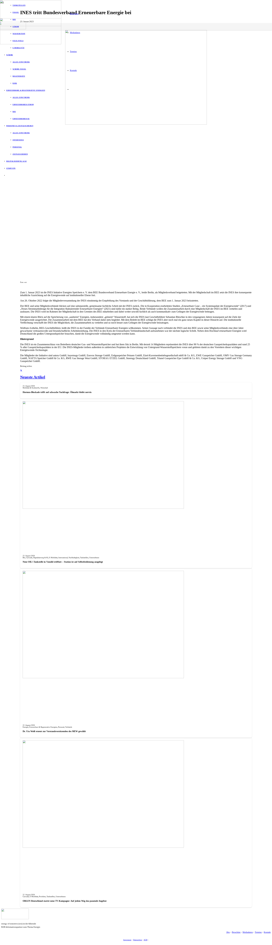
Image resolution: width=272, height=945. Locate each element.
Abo (228, 932)
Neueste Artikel (32, 377)
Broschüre (236, 932)
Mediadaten (248, 932)
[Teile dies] (21, 371)
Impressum (127, 940)
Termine (258, 932)
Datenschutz (137, 940)
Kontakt (267, 932)
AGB (145, 940)
